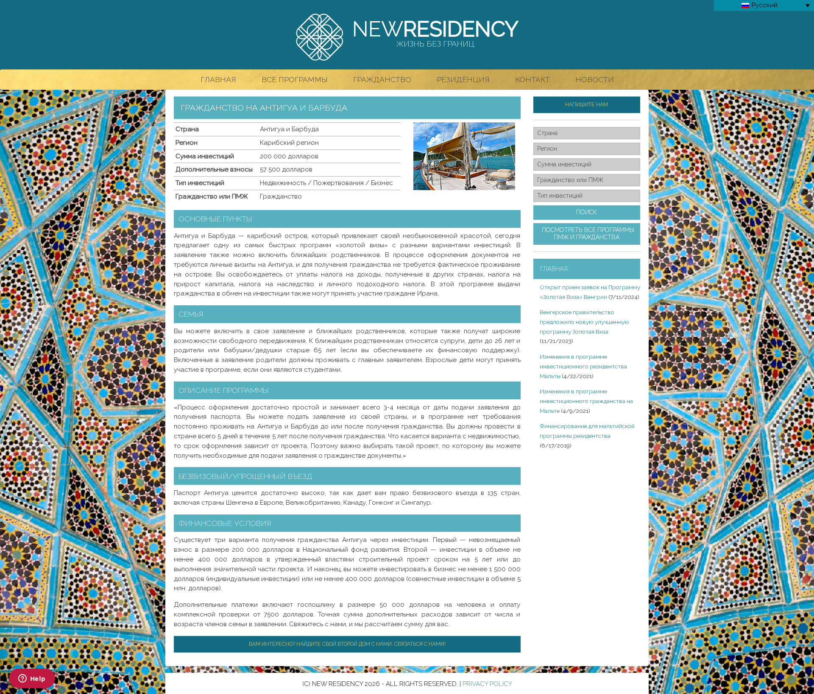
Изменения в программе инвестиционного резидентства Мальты (583, 366)
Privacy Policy (487, 684)
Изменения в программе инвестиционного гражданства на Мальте (586, 401)
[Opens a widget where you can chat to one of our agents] (31, 679)
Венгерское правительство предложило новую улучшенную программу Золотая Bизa (584, 322)
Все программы (295, 79)
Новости (594, 79)
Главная (218, 79)
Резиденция (463, 79)
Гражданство (382, 79)
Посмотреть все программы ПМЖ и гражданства (588, 234)
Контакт (532, 79)
